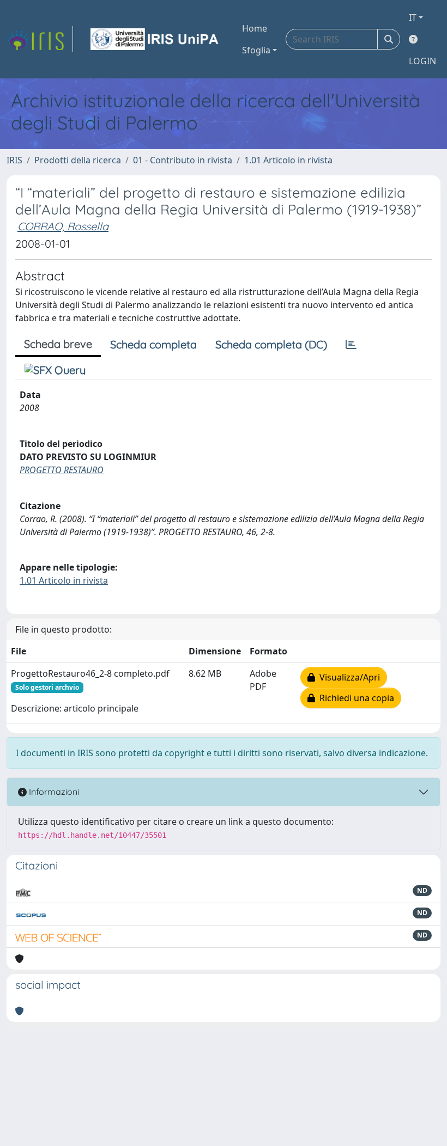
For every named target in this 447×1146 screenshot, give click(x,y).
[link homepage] (40, 39)
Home (254, 28)
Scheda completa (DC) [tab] (271, 344)
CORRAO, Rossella (62, 226)
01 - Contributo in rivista (182, 160)
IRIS (14, 160)
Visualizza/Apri (347, 677)
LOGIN (422, 61)
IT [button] (412, 17)
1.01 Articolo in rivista (288, 160)
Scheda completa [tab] (153, 344)
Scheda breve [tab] (58, 344)
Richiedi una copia (354, 698)
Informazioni (53, 791)
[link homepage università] (155, 39)
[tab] (351, 344)
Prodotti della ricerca (77, 160)
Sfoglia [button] (256, 50)
